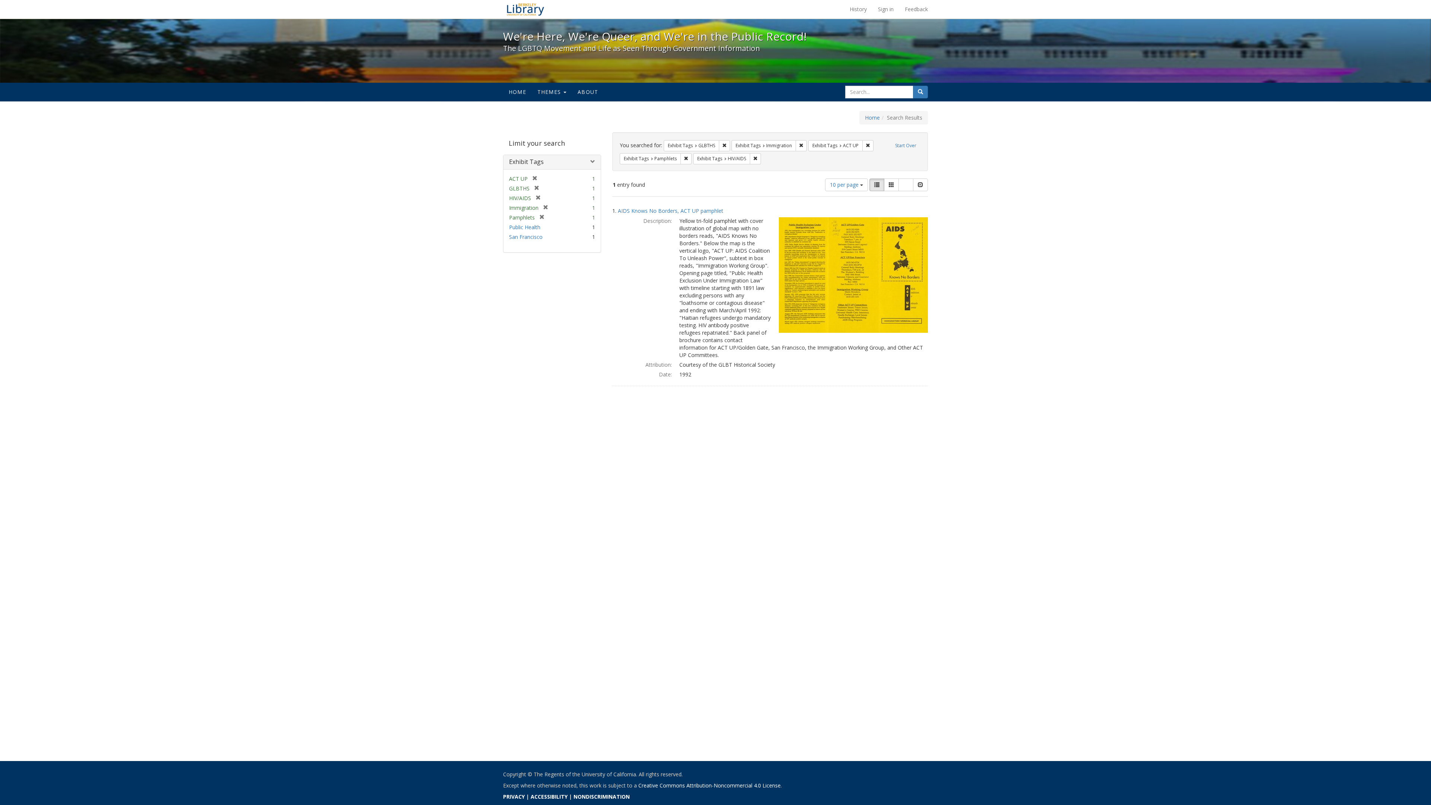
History (858, 9)
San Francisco (526, 236)
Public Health (524, 227)
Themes (550, 91)
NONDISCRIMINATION (602, 796)
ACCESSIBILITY (549, 796)
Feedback (916, 9)
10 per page (845, 184)
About (588, 91)
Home (517, 91)
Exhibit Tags (526, 162)
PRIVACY (514, 796)
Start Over (905, 145)
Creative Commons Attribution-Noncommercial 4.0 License (709, 785)
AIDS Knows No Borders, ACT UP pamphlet (670, 210)
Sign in (886, 9)
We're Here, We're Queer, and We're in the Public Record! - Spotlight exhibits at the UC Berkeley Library (525, 9)
